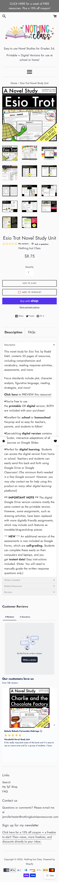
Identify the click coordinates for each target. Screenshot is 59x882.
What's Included (12, 580)
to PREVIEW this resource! (27, 394)
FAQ (5, 791)
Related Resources (13, 586)
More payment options (29, 307)
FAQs (31, 332)
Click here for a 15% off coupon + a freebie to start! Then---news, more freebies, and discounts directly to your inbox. (29, 837)
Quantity (29, 267)
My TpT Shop (10, 787)
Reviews (8, 592)
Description (13, 332)
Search (6, 782)
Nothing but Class (33, 859)
